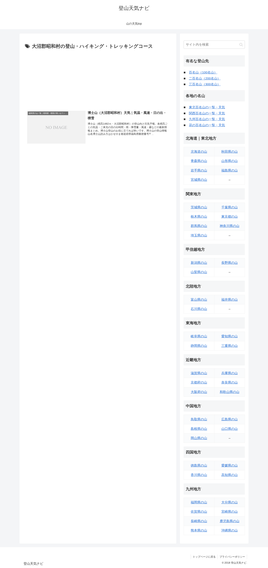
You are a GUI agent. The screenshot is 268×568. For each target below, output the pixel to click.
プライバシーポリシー (232, 556)
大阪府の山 (199, 392)
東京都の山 (229, 216)
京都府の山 (199, 382)
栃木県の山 (199, 216)
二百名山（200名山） (205, 78)
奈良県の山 (229, 382)
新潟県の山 (199, 263)
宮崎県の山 (229, 511)
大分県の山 (229, 502)
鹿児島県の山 (229, 521)
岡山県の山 (199, 438)
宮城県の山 (199, 180)
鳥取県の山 (199, 419)
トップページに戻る (204, 556)
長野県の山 (229, 263)
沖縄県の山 (229, 530)
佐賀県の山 (199, 511)
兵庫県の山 (229, 373)
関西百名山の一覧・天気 (207, 113)
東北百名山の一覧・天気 (207, 107)
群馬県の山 (199, 226)
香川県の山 (199, 475)
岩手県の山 (199, 170)
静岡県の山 (199, 346)
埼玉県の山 (199, 235)
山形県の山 (229, 161)
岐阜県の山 (199, 336)
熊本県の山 (199, 530)
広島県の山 (229, 419)
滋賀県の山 (199, 373)
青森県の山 (199, 161)
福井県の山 (229, 299)
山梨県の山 (199, 272)
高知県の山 (229, 475)
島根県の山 (199, 429)
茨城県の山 (199, 207)
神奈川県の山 (229, 226)
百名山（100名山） (203, 72)
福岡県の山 (199, 502)
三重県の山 (229, 346)
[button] (241, 45)
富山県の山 (199, 299)
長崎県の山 (199, 521)
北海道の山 (199, 151)
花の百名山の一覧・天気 (207, 125)
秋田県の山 (229, 151)
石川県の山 (199, 309)
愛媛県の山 (229, 465)
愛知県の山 (229, 336)
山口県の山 (229, 429)
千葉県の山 (229, 207)
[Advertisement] (98, 77)
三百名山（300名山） (205, 84)
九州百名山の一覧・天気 (207, 119)
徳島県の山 (199, 465)
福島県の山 (229, 170)
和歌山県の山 (229, 392)
